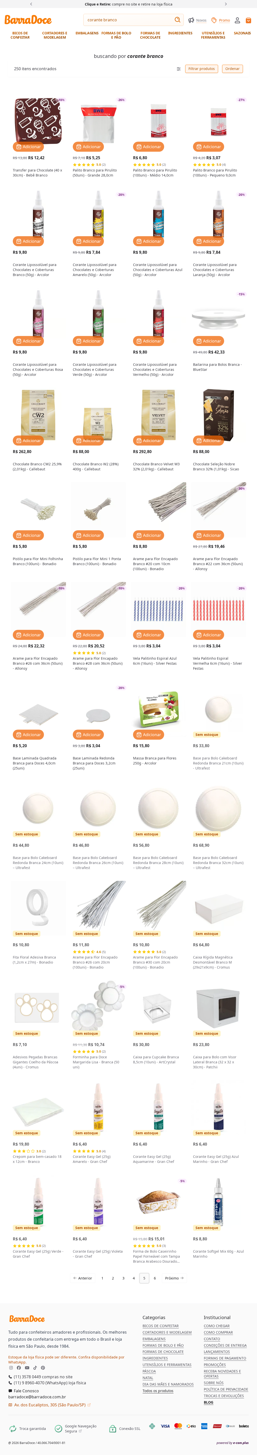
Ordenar (232, 68)
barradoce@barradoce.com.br (37, 1397)
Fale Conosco (26, 1391)
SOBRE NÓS (214, 1382)
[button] (237, 20)
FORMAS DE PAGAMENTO (225, 1358)
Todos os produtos (158, 1390)
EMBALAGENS (154, 1338)
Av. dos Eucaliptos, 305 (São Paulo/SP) (50, 1405)
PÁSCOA (149, 1371)
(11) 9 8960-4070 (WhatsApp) (40, 1383)
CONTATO (212, 1338)
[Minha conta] (237, 20)
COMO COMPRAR (218, 1332)
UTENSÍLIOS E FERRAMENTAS (167, 1364)
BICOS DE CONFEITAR (161, 1325)
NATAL (148, 1377)
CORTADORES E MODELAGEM (167, 1332)
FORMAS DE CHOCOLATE (163, 1351)
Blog (208, 1402)
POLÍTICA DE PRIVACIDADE (226, 1389)
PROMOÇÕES (215, 1364)
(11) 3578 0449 (27, 1377)
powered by (233, 1443)
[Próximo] (224, 4)
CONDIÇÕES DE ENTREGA (225, 1345)
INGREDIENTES (155, 1358)
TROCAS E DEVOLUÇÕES (224, 1395)
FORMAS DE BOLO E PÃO (163, 1345)
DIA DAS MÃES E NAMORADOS (168, 1384)
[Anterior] (32, 4)
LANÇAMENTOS (217, 1351)
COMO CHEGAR (217, 1325)
